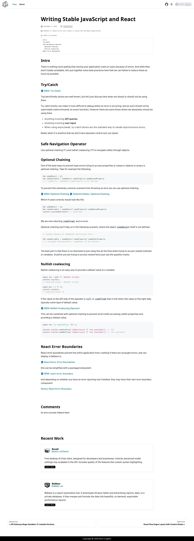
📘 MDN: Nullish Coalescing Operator (60, 308)
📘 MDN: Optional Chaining (55, 194)
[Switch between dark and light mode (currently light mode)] (171, 4)
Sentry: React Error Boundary (56, 388)
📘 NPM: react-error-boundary (57, 373)
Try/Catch (46, 42)
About (22, 4)
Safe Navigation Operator (52, 44)
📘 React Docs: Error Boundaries (58, 362)
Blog (15, 4)
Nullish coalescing (52, 49)
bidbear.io (57, 486)
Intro (45, 40)
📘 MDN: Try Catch (51, 90)
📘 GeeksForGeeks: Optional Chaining (89, 194)
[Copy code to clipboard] (150, 176)
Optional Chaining (51, 46)
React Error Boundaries (51, 51)
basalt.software (60, 451)
